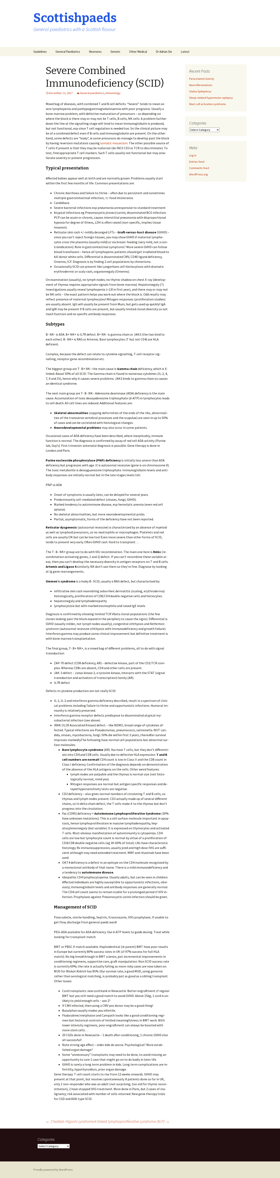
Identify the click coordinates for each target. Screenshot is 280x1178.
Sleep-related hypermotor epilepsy (211, 98)
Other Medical (138, 52)
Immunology (113, 93)
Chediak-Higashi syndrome (70, 1121)
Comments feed (199, 168)
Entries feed (196, 161)
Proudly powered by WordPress (53, 1169)
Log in (192, 155)
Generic (115, 52)
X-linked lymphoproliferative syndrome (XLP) (132, 1121)
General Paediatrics (68, 52)
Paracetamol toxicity (201, 79)
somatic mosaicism (113, 143)
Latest (185, 52)
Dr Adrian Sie (164, 52)
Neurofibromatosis (200, 85)
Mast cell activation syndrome (207, 104)
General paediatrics (92, 93)
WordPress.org (198, 174)
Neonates (95, 52)
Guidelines (40, 52)
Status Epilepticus (200, 91)
